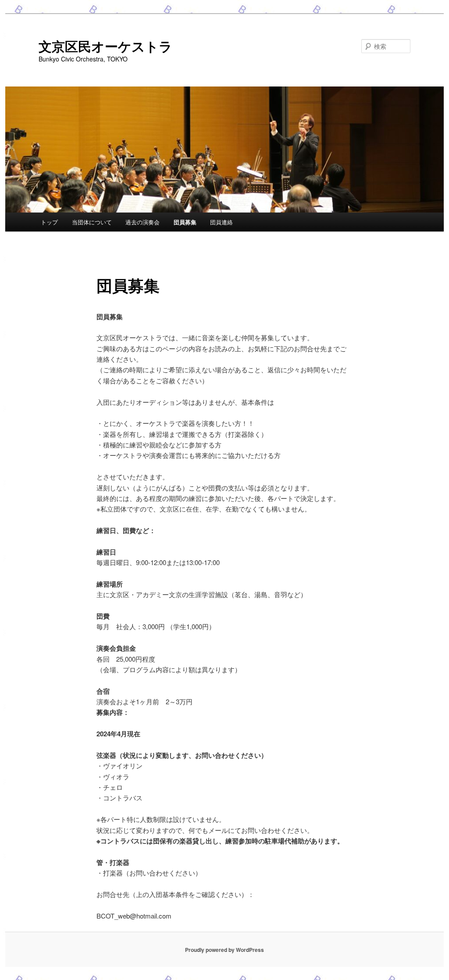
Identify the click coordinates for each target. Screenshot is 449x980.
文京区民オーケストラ (105, 45)
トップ (49, 222)
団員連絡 (221, 222)
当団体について (92, 222)
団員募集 (185, 222)
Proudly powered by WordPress (224, 950)
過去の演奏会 (142, 222)
